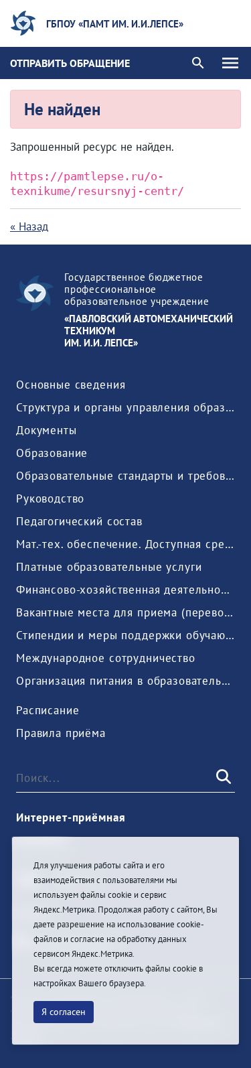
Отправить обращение (70, 63)
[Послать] (222, 777)
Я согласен (63, 1012)
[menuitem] (70, 384)
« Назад (29, 226)
